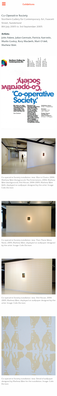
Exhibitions (28, 4)
